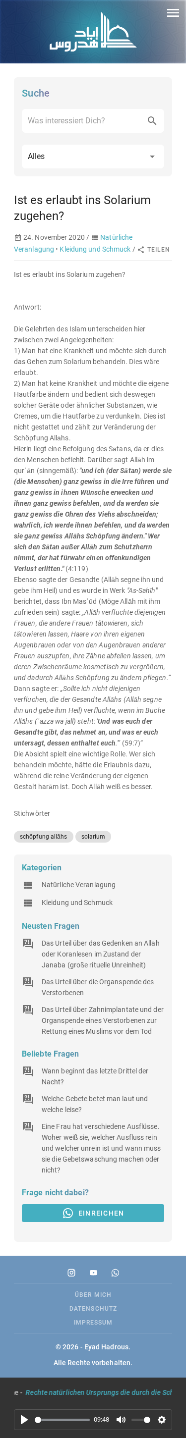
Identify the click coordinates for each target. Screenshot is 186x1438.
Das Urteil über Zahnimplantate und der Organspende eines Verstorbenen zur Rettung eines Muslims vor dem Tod (103, 1020)
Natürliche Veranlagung (79, 885)
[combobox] (93, 121)
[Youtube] (93, 1272)
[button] (93, 156)
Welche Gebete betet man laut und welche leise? (95, 1104)
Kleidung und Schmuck (95, 249)
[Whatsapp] (115, 1272)
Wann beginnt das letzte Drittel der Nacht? (95, 1076)
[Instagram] (71, 1272)
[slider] (62, 1420)
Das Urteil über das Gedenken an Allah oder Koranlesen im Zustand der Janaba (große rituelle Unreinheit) (101, 954)
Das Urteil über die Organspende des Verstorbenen (98, 987)
